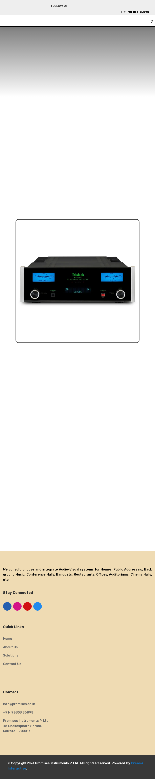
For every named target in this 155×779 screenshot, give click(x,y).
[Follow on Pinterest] (100, 5)
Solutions (10, 655)
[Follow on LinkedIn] (7, 606)
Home (7, 639)
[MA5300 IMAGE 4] (77, 341)
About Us (10, 647)
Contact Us (12, 664)
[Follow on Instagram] (91, 5)
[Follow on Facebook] (74, 5)
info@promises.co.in (19, 704)
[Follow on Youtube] (27, 606)
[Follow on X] (82, 5)
